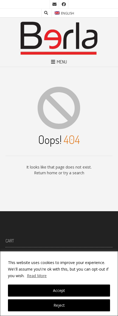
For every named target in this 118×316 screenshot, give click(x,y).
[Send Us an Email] (54, 4)
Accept (59, 290)
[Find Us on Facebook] (63, 4)
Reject (59, 305)
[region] (59, 283)
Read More (37, 275)
